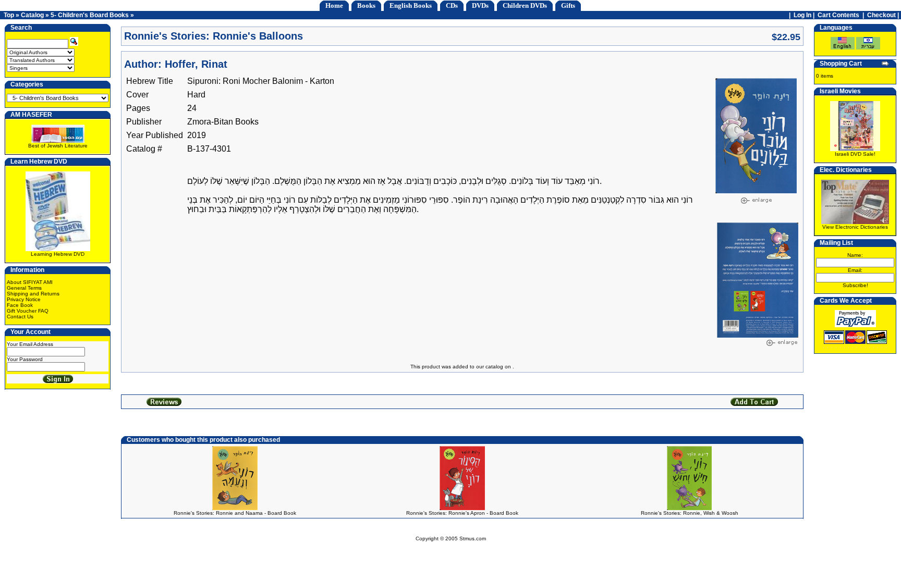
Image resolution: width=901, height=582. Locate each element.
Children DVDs (525, 5)
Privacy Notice (24, 299)
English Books (410, 5)
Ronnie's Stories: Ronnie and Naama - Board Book (235, 513)
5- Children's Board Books (90, 15)
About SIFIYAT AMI (30, 282)
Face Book (20, 305)
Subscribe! (855, 285)
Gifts (568, 5)
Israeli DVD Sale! (855, 154)
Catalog (32, 15)
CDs (452, 5)
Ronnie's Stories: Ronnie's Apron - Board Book (462, 513)
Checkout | (883, 15)
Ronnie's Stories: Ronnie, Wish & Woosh (689, 513)
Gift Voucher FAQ (27, 311)
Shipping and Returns (33, 293)
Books (366, 5)
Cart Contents (838, 15)
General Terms (24, 288)
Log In (802, 15)
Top (9, 15)
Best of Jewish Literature (58, 145)
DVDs (480, 5)
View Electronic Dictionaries (855, 227)
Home (334, 5)
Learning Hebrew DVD (57, 254)
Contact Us (20, 316)
